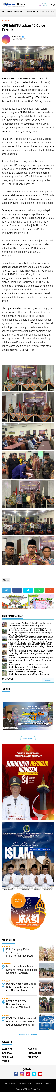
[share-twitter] (28, 590)
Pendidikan (7, 1057)
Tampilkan (48, 680)
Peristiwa (44, 12)
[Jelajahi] (52, 4)
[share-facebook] (17, 590)
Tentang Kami (10, 1083)
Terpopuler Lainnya (28, 1034)
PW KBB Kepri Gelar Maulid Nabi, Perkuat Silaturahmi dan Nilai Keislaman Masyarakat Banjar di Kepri (21, 988)
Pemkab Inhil (34, 1053)
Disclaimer (38, 1083)
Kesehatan (7, 1049)
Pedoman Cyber (25, 1083)
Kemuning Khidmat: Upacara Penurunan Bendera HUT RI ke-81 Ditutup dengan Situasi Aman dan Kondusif (18, 1008)
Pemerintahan (31, 12)
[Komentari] (49, 590)
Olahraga (7, 1053)
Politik (5, 1061)
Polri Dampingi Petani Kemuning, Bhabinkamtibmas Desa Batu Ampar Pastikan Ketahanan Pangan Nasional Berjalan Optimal (20, 957)
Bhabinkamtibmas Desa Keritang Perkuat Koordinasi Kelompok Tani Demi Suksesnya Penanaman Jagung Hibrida (21, 973)
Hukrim (9, 12)
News (7, 21)
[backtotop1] (53, 1089)
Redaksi (47, 1083)
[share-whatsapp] (39, 590)
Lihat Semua (28, 738)
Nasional (18, 12)
